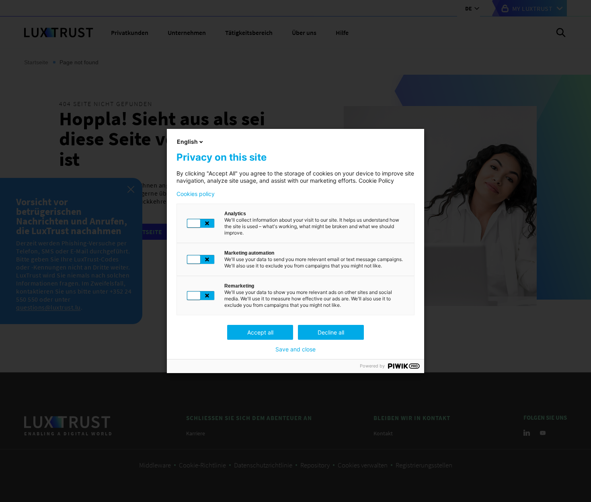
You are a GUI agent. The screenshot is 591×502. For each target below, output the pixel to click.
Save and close (295, 349)
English (187, 141)
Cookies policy (195, 194)
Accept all (260, 332)
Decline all (331, 332)
